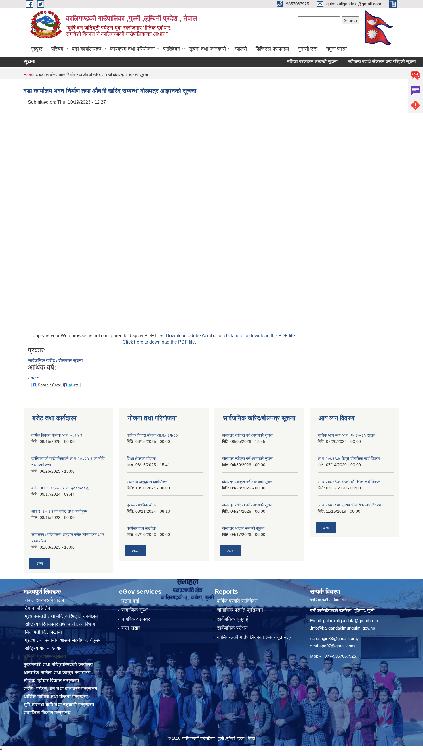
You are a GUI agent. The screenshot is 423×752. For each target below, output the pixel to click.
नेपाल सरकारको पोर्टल (44, 600)
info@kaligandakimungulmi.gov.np (343, 628)
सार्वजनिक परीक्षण (232, 628)
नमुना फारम (336, 49)
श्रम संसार (130, 628)
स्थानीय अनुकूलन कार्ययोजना (147, 481)
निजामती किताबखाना (43, 632)
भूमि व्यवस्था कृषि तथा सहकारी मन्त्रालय (59, 704)
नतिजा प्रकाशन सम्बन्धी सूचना (300, 61)
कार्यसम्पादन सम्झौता (141, 528)
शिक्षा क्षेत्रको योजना (141, 458)
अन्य (40, 563)
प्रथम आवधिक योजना (142, 505)
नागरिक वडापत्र (135, 619)
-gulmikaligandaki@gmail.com (350, 620)
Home (29, 74)
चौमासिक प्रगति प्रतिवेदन (240, 610)
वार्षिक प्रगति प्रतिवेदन (237, 601)
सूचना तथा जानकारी (207, 49)
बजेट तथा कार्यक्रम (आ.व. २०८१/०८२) (60, 488)
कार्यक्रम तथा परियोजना (132, 49)
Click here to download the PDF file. (159, 342)
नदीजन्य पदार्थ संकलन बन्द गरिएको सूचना (370, 61)
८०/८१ (33, 377)
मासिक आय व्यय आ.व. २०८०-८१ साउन (346, 435)
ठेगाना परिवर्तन (37, 608)
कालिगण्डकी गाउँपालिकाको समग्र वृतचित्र (254, 637)
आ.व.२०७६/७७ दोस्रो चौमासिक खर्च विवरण (349, 481)
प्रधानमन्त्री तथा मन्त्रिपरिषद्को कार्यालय (61, 616)
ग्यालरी (241, 49)
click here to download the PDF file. (260, 335)
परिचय (57, 49)
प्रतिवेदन (171, 49)
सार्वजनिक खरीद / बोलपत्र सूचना (55, 360)
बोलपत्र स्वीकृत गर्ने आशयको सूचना (247, 435)
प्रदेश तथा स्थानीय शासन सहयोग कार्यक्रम (62, 640)
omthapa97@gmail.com (332, 645)
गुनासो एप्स (307, 49)
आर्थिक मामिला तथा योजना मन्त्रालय (56, 696)
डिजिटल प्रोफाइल (272, 49)
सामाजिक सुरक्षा (134, 610)
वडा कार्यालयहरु (86, 49)
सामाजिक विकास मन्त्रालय (47, 713)
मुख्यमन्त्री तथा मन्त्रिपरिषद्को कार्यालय (58, 664)
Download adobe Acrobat (192, 335)
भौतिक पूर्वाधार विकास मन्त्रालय (51, 680)
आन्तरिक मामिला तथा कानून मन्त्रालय (57, 672)
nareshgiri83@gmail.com (333, 638)
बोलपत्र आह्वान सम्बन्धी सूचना (243, 528)
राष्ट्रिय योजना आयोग (43, 648)
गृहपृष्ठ (37, 49)
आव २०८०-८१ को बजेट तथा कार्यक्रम (59, 511)
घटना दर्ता (130, 601)
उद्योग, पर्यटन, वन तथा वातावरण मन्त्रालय (60, 688)
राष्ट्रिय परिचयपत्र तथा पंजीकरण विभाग (59, 624)
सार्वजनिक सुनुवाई (232, 619)
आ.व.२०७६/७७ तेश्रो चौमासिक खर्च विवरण (349, 458)
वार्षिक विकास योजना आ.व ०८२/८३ (56, 435)
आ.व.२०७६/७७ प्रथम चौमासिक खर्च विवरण (349, 505)
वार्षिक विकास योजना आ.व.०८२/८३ (152, 435)
